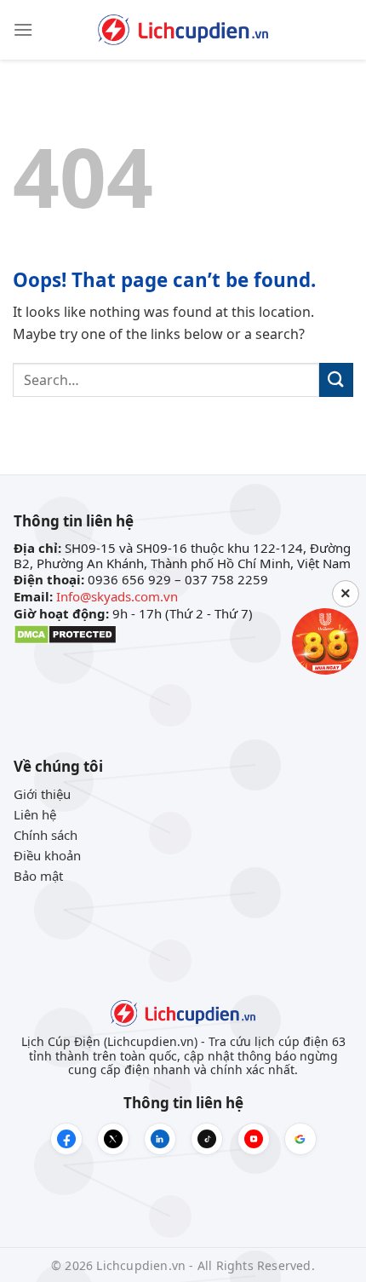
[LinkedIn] (160, 1139)
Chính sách (45, 834)
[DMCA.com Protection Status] (65, 632)
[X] (113, 1139)
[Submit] (336, 379)
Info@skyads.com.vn (117, 596)
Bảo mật (38, 875)
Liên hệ (35, 814)
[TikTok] (207, 1139)
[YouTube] (253, 1139)
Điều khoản (47, 855)
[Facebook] (66, 1139)
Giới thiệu (42, 793)
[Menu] (23, 29)
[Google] (300, 1139)
